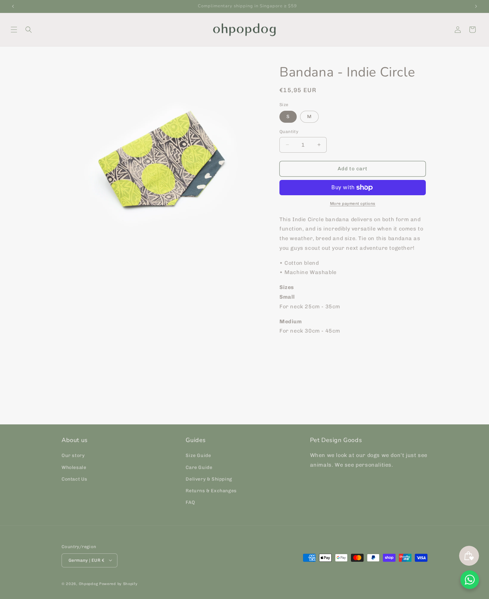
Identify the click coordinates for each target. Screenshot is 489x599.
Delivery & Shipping (209, 479)
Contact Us (74, 479)
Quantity (288, 131)
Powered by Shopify (118, 583)
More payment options (353, 203)
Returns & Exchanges (211, 491)
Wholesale (74, 467)
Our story (73, 456)
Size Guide (198, 456)
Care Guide (199, 467)
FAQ (190, 503)
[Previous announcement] (13, 6)
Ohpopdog (88, 583)
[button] (14, 29)
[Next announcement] (476, 6)
